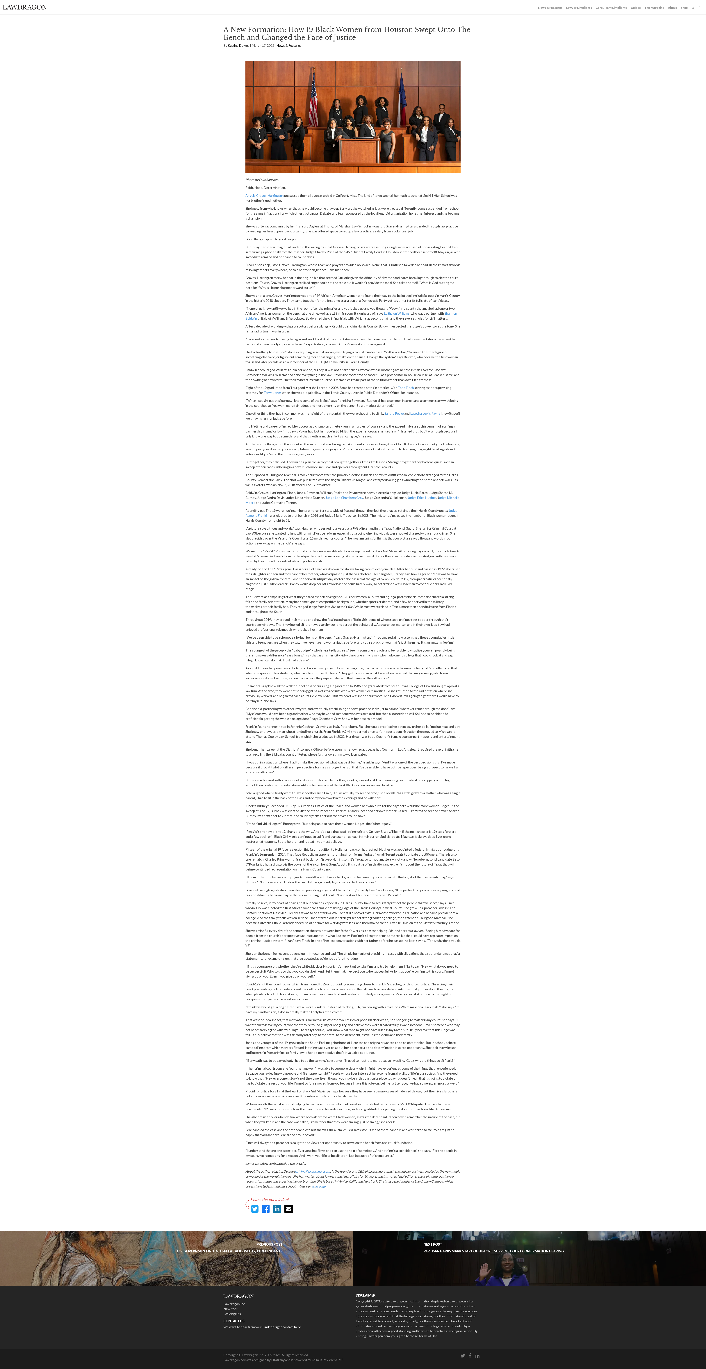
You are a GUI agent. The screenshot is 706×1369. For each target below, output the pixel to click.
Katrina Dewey (238, 45)
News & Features (550, 7)
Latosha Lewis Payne (425, 413)
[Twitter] (463, 1355)
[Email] (288, 1209)
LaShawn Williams (396, 313)
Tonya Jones (272, 393)
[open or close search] (693, 8)
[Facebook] (470, 1355)
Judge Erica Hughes (422, 498)
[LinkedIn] (477, 1355)
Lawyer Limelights (579, 7)
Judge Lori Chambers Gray (344, 498)
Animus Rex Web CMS (327, 1360)
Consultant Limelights (611, 7)
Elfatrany (278, 1360)
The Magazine (654, 7)
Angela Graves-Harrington (264, 195)
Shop (684, 7)
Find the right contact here (281, 1327)
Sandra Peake (394, 413)
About (672, 7)
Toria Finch (405, 388)
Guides (636, 7)
